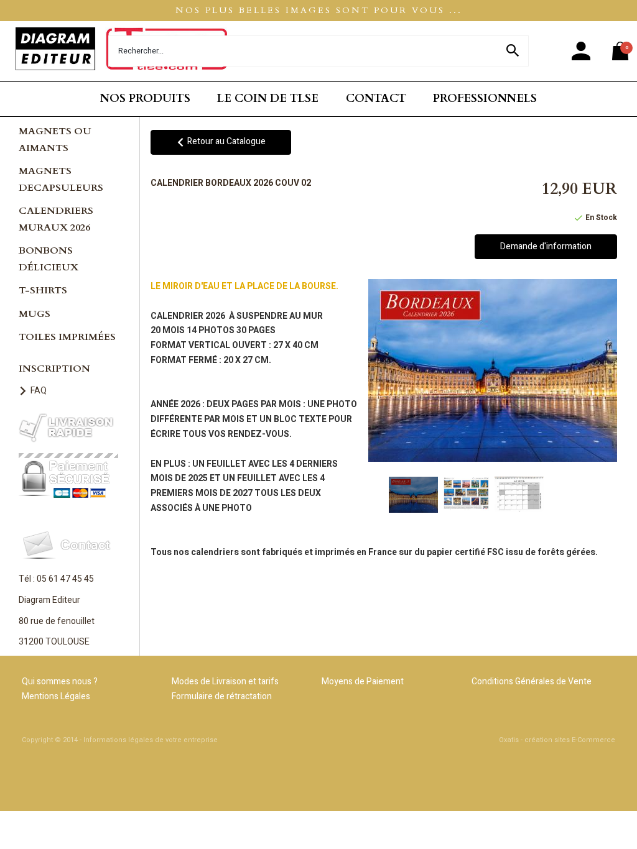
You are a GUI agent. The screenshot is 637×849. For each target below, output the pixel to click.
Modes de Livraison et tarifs (225, 681)
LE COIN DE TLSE (267, 98)
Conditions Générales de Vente (532, 681)
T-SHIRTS (43, 290)
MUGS (34, 314)
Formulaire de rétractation (222, 696)
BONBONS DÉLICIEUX (48, 259)
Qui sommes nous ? (60, 681)
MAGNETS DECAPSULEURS (61, 179)
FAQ (38, 390)
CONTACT (376, 98)
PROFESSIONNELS (485, 98)
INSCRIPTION (54, 368)
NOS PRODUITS (145, 98)
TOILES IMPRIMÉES (67, 337)
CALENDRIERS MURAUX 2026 (56, 219)
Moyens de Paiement (363, 681)
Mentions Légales (56, 696)
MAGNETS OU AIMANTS (55, 139)
